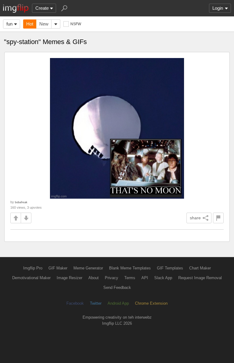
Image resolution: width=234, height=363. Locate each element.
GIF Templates (170, 268)
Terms (129, 278)
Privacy (111, 278)
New (43, 23)
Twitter (95, 303)
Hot (29, 23)
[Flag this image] (218, 218)
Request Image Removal (200, 278)
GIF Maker (57, 268)
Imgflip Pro (32, 268)
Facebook (75, 303)
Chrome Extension (151, 303)
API (144, 278)
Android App (118, 303)
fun (9, 23)
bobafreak (21, 202)
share (195, 217)
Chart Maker (200, 268)
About (93, 278)
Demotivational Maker (31, 278)
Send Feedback (117, 287)
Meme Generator (88, 268)
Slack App (163, 278)
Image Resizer (69, 278)
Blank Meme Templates (130, 268)
